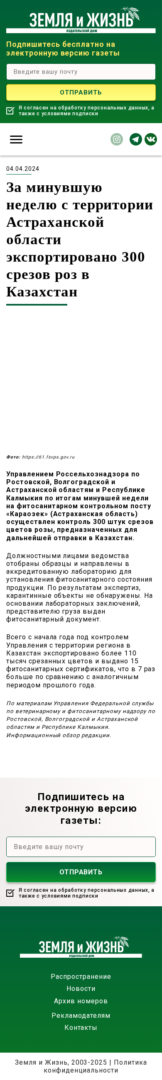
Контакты (81, 1027)
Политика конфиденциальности (95, 1066)
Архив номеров (81, 1001)
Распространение (81, 976)
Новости (81, 989)
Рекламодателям (81, 1015)
